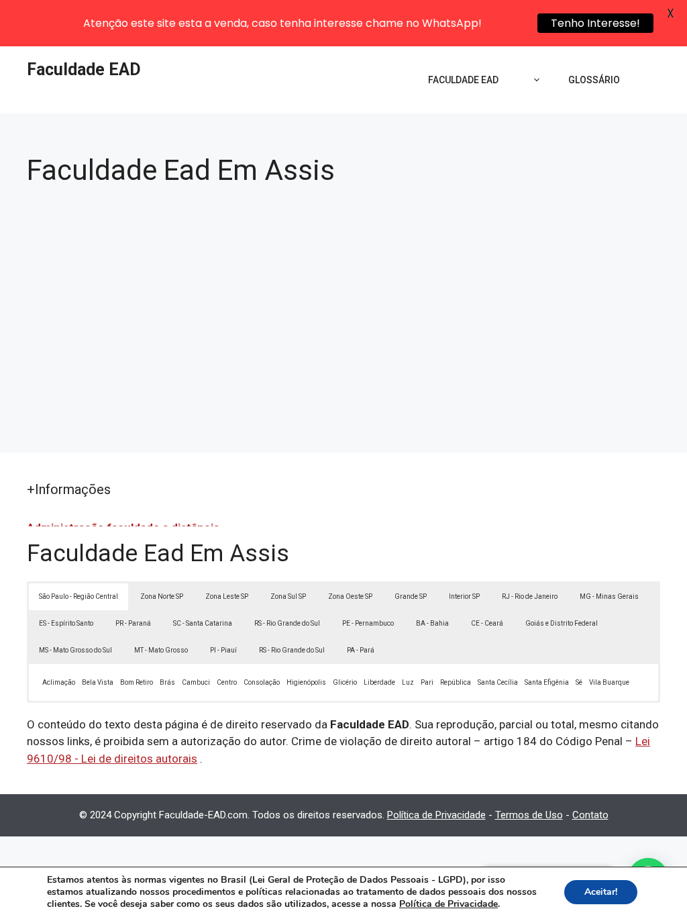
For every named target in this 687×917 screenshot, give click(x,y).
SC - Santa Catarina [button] (202, 623)
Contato (590, 815)
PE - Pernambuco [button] (368, 623)
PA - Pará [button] (360, 650)
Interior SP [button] (464, 596)
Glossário (594, 80)
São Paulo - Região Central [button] (78, 596)
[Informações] (533, 80)
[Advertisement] (343, 311)
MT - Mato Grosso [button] (161, 650)
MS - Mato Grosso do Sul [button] (75, 650)
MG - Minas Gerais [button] (609, 596)
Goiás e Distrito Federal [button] (561, 623)
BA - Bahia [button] (432, 623)
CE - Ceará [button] (487, 623)
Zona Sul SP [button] (288, 596)
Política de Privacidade (436, 815)
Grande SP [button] (410, 596)
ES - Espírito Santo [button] (66, 623)
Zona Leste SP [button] (226, 596)
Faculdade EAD (84, 69)
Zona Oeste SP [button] (350, 596)
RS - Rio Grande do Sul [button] (287, 623)
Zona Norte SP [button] (161, 596)
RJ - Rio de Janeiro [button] (530, 596)
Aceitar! (600, 891)
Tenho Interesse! (595, 23)
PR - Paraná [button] (133, 623)
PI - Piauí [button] (223, 650)
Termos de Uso (529, 815)
